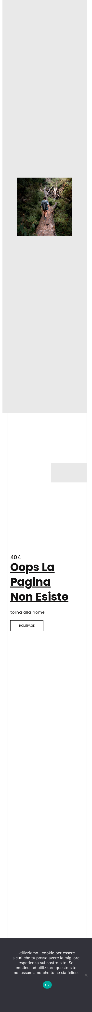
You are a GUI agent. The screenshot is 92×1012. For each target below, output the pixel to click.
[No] (85, 975)
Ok (47, 985)
